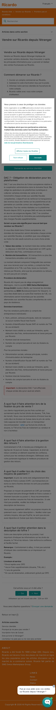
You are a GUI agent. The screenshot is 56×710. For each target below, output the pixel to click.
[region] (28, 131)
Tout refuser (18, 158)
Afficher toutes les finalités (27, 151)
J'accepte (38, 158)
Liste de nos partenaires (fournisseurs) (18, 143)
